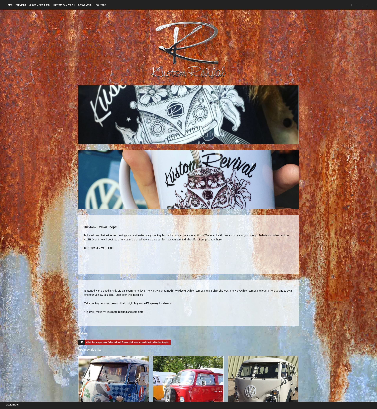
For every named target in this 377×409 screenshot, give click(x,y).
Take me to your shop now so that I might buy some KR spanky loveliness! (127, 303)
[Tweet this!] (21, 405)
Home (9, 5)
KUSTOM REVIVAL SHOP (99, 248)
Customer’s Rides (39, 5)
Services (21, 5)
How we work (84, 5)
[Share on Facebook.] (24, 405)
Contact (101, 5)
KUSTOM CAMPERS (63, 5)
